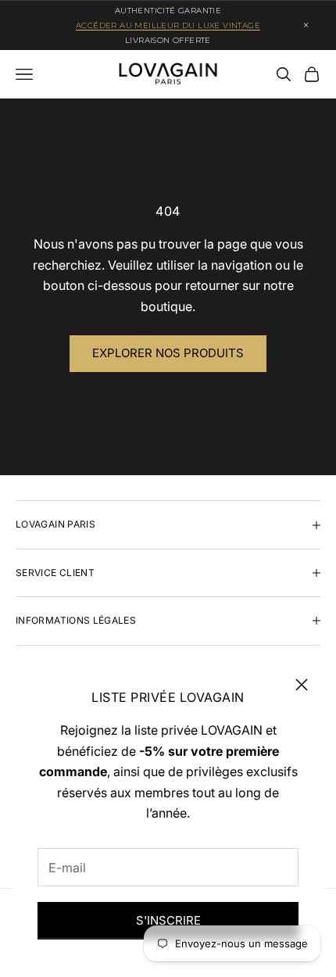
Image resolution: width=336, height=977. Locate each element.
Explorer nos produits (168, 352)
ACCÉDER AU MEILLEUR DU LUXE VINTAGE (168, 25)
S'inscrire (168, 920)
